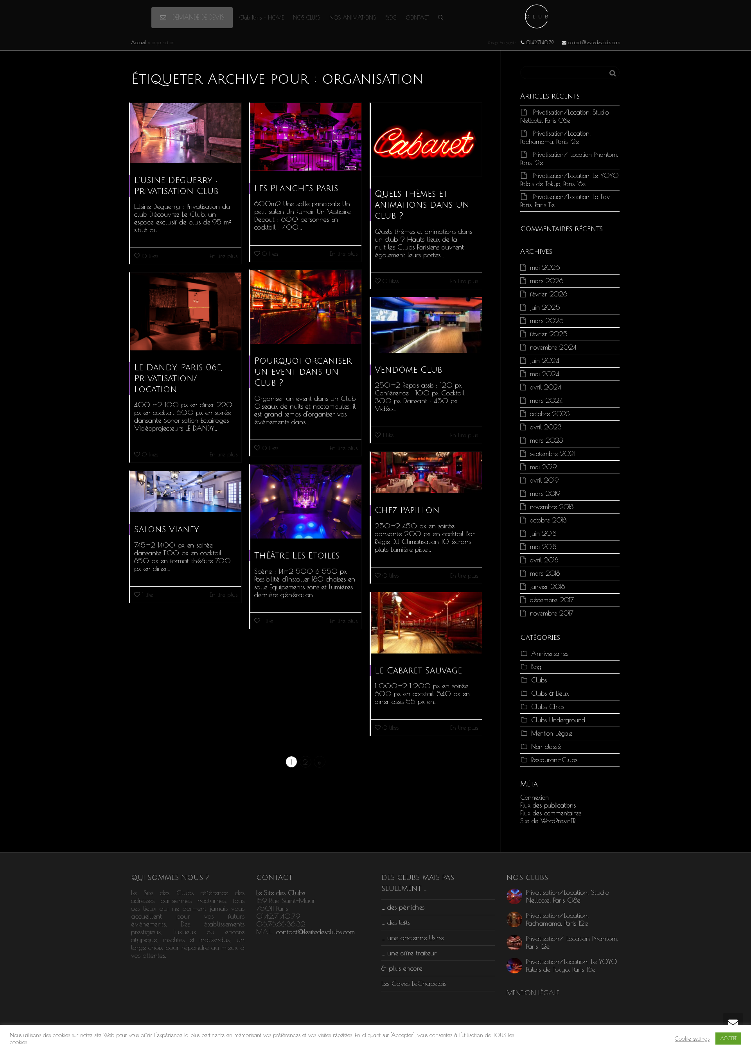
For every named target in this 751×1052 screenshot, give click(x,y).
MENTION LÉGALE (533, 993)
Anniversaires (549, 653)
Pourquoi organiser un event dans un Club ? (303, 372)
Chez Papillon (407, 510)
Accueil (138, 42)
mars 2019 (545, 493)
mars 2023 (546, 440)
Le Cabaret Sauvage (418, 670)
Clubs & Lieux (550, 693)
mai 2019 (543, 466)
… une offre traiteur (409, 953)
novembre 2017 (551, 613)
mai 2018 (543, 546)
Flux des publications (548, 805)
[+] (185, 133)
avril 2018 (544, 560)
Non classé (546, 746)
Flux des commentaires (550, 813)
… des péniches (402, 907)
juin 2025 (545, 307)
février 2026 (548, 294)
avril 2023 (546, 427)
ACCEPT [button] (728, 1038)
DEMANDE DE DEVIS (197, 17)
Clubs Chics (547, 706)
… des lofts (395, 922)
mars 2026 (546, 280)
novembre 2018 (551, 506)
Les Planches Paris (296, 188)
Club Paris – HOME (261, 17)
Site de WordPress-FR (548, 820)
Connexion (534, 797)
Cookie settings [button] (692, 1038)
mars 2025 (547, 320)
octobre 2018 (548, 520)
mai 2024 (544, 373)
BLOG (391, 17)
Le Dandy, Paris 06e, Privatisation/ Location (178, 378)
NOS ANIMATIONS (352, 17)
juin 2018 (543, 533)
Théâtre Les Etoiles (297, 555)
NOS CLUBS (306, 17)
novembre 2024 (553, 347)
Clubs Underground (558, 719)
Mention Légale (552, 733)
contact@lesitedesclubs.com (315, 932)
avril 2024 (545, 387)
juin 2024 (544, 360)
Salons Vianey (166, 529)
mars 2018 (545, 573)
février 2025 (549, 334)
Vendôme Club (408, 370)
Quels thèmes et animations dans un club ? (422, 205)
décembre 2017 (552, 599)
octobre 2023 (550, 413)
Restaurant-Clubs (554, 759)
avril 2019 (544, 480)
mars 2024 (546, 400)
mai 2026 (545, 267)
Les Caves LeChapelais (413, 983)
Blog (536, 666)
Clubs (539, 680)
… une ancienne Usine (412, 938)
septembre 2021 (552, 453)
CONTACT (417, 17)
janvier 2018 (547, 586)
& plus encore (401, 968)
